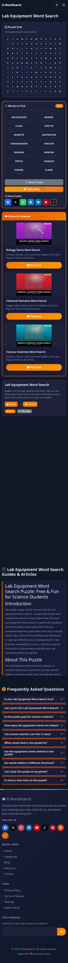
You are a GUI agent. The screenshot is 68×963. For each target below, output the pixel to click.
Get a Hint (33, 189)
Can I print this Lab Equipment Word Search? (31, 708)
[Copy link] (53, 202)
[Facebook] (5, 827)
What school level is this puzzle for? (25, 742)
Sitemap (9, 902)
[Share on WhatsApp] (23, 202)
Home (12, 404)
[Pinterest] (52, 827)
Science (31, 404)
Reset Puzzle (35, 182)
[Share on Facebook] (8, 202)
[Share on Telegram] (31, 202)
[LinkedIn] (29, 827)
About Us (9, 868)
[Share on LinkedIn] (38, 202)
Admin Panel (11, 907)
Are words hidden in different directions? (29, 762)
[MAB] (5, 835)
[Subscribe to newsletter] (61, 931)
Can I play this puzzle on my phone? (25, 771)
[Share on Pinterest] (46, 202)
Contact (9, 874)
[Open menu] (63, 4)
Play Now (35, 265)
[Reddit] (60, 827)
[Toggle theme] (57, 5)
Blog (7, 862)
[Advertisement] (34, 454)
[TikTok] (44, 827)
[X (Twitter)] (13, 827)
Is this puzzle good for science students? (28, 716)
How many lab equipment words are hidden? (31, 725)
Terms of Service (14, 896)
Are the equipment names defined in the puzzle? (29, 753)
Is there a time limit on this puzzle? (25, 780)
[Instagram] (21, 827)
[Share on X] (15, 202)
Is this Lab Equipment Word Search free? (29, 699)
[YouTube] (37, 827)
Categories (10, 856)
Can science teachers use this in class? (27, 734)
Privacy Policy (12, 890)
